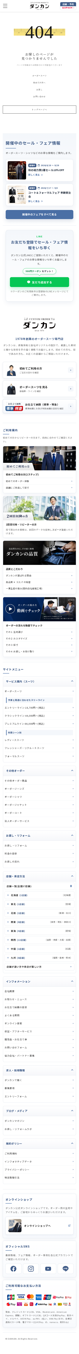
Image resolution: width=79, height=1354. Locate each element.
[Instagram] (31, 1269)
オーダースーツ (39, 76)
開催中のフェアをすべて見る (39, 214)
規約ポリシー (14, 1143)
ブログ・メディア (17, 1111)
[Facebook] (13, 1269)
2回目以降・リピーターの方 (21, 524)
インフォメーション (18, 981)
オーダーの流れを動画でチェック (24, 625)
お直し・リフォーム (18, 835)
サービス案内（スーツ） (21, 681)
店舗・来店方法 (15, 876)
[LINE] (66, 1269)
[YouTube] (48, 1269)
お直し (39, 90)
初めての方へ (39, 83)
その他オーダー (15, 770)
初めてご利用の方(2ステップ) (22, 474)
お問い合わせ (39, 96)
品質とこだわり (14, 569)
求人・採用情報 (15, 1070)
